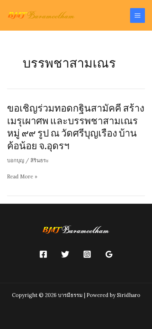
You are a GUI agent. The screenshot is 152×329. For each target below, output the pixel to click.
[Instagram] (87, 254)
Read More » (22, 177)
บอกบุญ (15, 160)
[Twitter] (65, 254)
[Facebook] (43, 254)
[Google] (109, 254)
